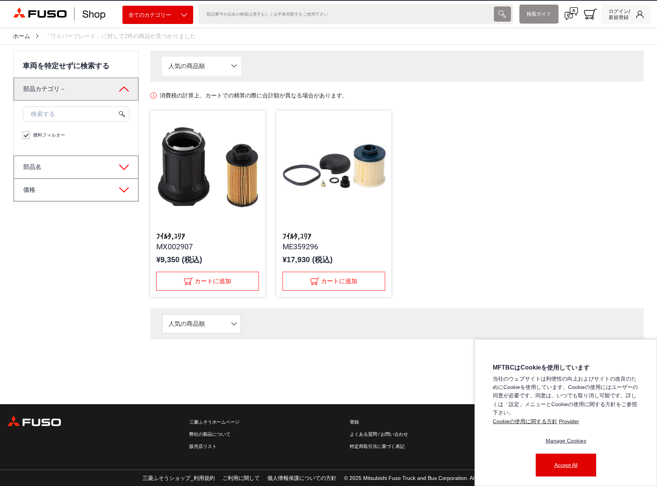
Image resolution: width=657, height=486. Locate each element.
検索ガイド (539, 14)
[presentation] (502, 14)
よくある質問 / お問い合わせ (379, 434)
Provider (569, 421)
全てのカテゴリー (150, 15)
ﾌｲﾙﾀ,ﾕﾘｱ (170, 236)
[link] (626, 14)
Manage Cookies (566, 441)
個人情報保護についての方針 (301, 478)
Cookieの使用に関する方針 (525, 421)
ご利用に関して (241, 478)
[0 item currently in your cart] (590, 14)
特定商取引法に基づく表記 (377, 446)
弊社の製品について (209, 434)
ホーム (21, 36)
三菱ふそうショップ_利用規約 (179, 478)
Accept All (566, 465)
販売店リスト (203, 446)
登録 (354, 422)
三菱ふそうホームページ (214, 422)
